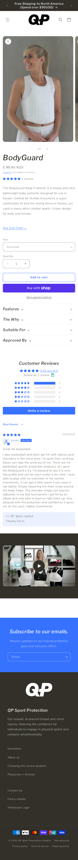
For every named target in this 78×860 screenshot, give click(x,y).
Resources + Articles (21, 774)
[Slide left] (31, 149)
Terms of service (40, 846)
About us (14, 757)
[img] (12, 435)
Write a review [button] (39, 411)
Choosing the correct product (27, 766)
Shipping (7, 172)
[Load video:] (39, 565)
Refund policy (61, 840)
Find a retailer (17, 799)
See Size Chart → (15, 228)
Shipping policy (60, 846)
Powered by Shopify (40, 840)
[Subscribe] (66, 656)
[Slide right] (47, 149)
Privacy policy (20, 846)
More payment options (39, 297)
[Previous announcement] (7, 5)
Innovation (14, 748)
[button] (7, 20)
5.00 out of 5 (49, 371)
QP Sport (23, 840)
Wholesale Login (19, 807)
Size (5, 239)
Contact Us (15, 790)
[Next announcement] (71, 5)
